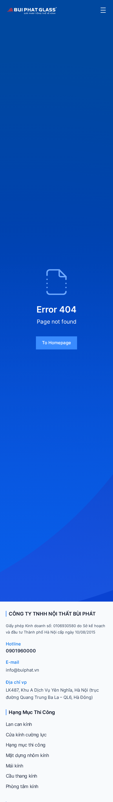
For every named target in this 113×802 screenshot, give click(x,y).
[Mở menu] (103, 10)
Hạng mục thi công (25, 745)
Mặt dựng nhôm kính (27, 755)
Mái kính (14, 766)
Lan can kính (19, 724)
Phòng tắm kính (22, 786)
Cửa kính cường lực (26, 735)
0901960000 (21, 651)
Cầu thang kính (21, 776)
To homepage (56, 342)
